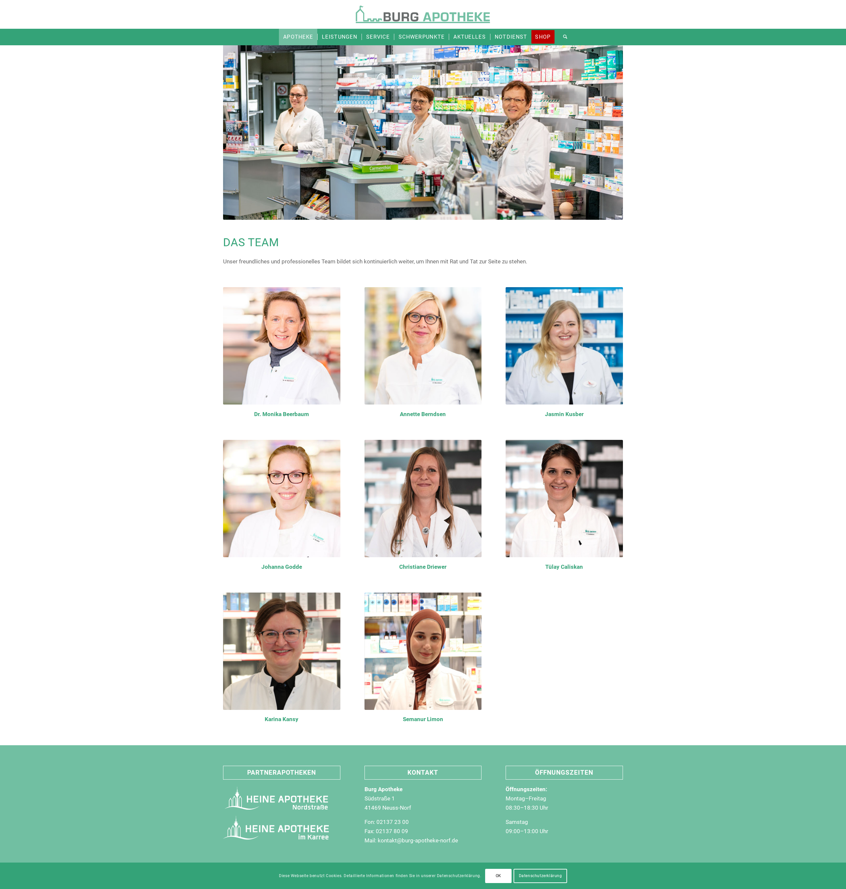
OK (498, 875)
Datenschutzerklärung (540, 875)
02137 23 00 (392, 822)
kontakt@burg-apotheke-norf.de (418, 840)
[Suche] (563, 37)
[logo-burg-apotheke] (423, 14)
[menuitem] (298, 37)
